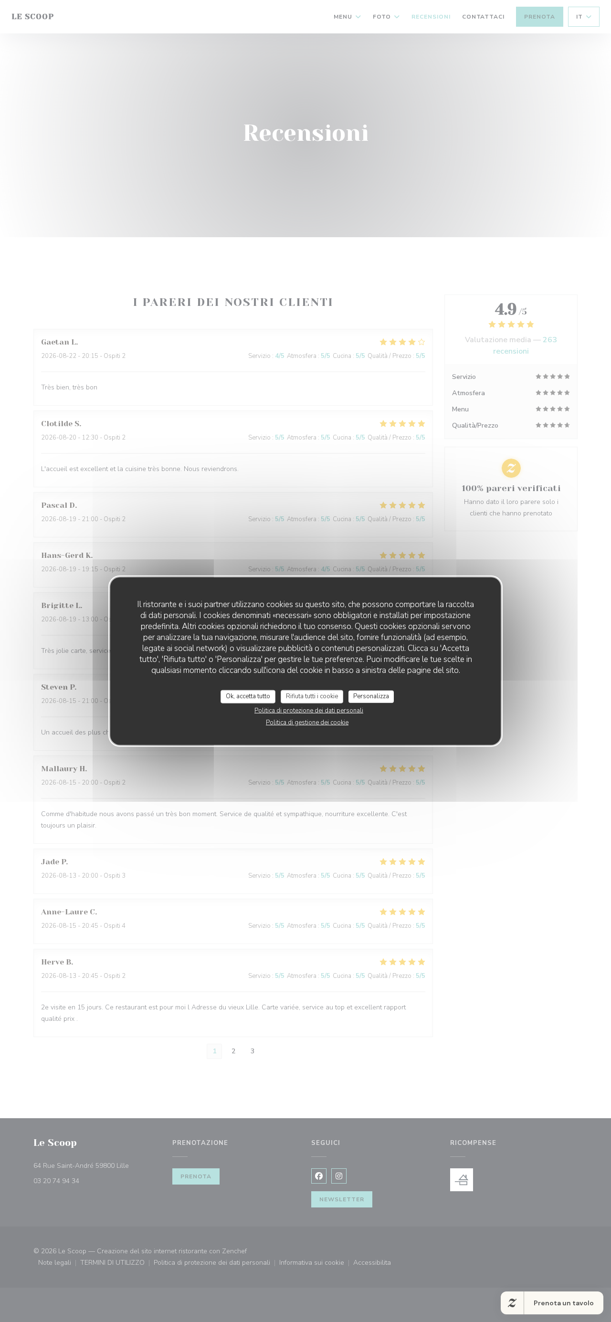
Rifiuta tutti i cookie (312, 696)
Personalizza (371, 696)
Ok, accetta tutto (248, 696)
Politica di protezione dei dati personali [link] (308, 710)
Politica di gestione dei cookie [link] (307, 722)
